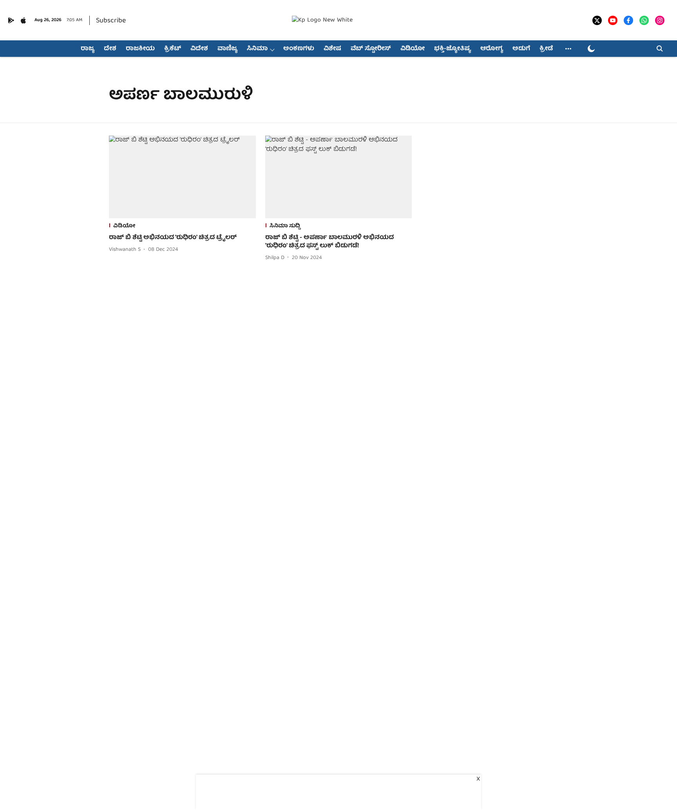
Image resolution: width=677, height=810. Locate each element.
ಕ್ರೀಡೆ (546, 48)
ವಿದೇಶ (199, 48)
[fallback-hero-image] (182, 177)
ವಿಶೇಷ (332, 48)
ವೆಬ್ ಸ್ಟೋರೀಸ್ (371, 48)
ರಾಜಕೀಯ (140, 48)
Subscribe (111, 21)
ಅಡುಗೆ (521, 48)
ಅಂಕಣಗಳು (298, 48)
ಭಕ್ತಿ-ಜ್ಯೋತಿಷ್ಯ (452, 48)
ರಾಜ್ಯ (87, 48)
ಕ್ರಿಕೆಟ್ (172, 48)
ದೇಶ (110, 48)
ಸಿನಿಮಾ (257, 48)
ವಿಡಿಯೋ (412, 48)
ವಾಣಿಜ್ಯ (227, 48)
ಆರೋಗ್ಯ (491, 48)
